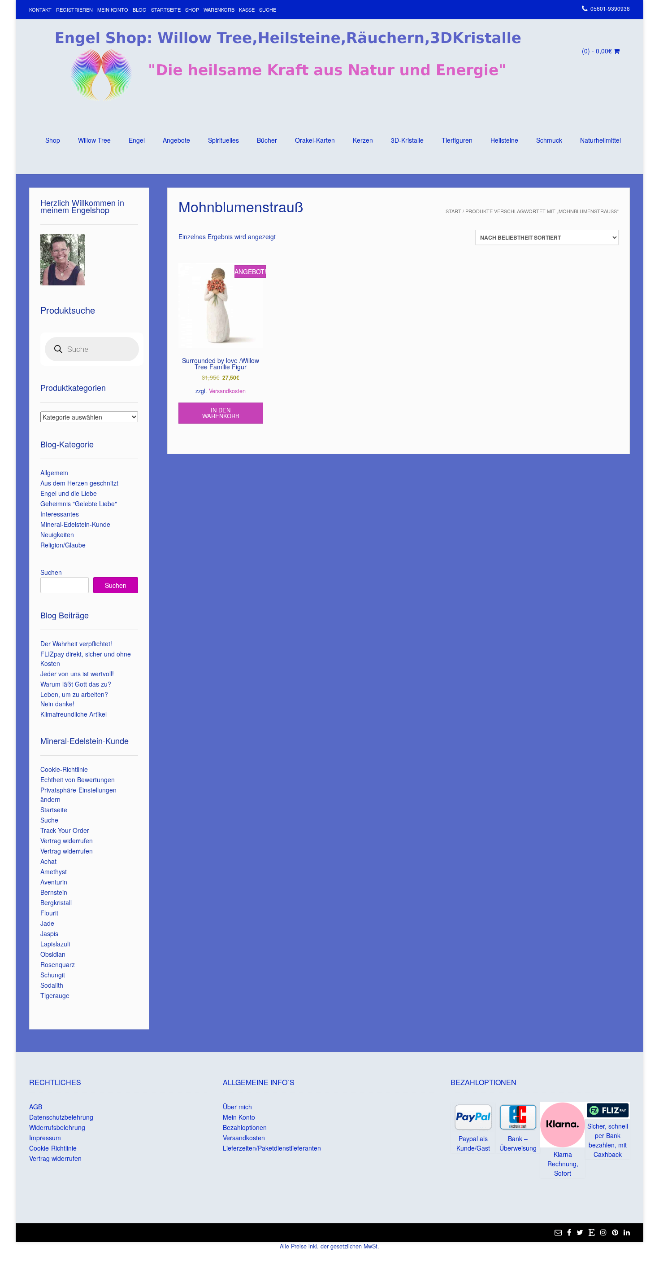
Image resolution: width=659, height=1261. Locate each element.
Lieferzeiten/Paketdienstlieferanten (272, 1147)
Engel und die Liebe (68, 493)
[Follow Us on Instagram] (603, 1232)
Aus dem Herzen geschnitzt (79, 482)
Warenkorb (219, 9)
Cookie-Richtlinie (64, 769)
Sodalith (51, 985)
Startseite (166, 9)
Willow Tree (94, 140)
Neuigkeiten (57, 534)
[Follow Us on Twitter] (580, 1232)
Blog (140, 9)
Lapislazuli (55, 943)
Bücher (267, 140)
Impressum (45, 1137)
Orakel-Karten (315, 140)
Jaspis (49, 933)
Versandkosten (227, 391)
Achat (48, 861)
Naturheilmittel (600, 140)
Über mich (237, 1106)
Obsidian (52, 954)
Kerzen (363, 140)
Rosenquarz (57, 964)
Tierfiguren (457, 140)
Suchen (51, 572)
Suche (267, 9)
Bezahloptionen (245, 1127)
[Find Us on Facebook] (569, 1232)
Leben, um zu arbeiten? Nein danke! (74, 699)
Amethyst (53, 871)
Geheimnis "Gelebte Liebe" (78, 503)
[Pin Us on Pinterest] (615, 1232)
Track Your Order (64, 830)
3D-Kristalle (407, 140)
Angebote (176, 140)
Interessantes (59, 513)
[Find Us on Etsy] (592, 1232)
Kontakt (40, 9)
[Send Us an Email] (558, 1232)
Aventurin (53, 881)
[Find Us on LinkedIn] (627, 1232)
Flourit (49, 912)
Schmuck (549, 140)
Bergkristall (56, 902)
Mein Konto (112, 9)
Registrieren (74, 9)
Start (453, 211)
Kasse (247, 9)
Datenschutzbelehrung (61, 1116)
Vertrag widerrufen (66, 840)
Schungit (52, 974)
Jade (47, 923)
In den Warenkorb (220, 413)
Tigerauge (54, 995)
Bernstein (53, 892)
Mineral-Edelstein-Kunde (75, 524)
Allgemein (54, 472)
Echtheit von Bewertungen (77, 779)
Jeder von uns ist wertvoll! (77, 673)
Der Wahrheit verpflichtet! (76, 643)
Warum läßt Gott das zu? (75, 683)
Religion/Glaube (63, 544)
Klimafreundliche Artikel (73, 713)
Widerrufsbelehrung (57, 1127)
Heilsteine (504, 140)
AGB (35, 1106)
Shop (192, 9)
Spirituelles (223, 140)
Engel (137, 140)
